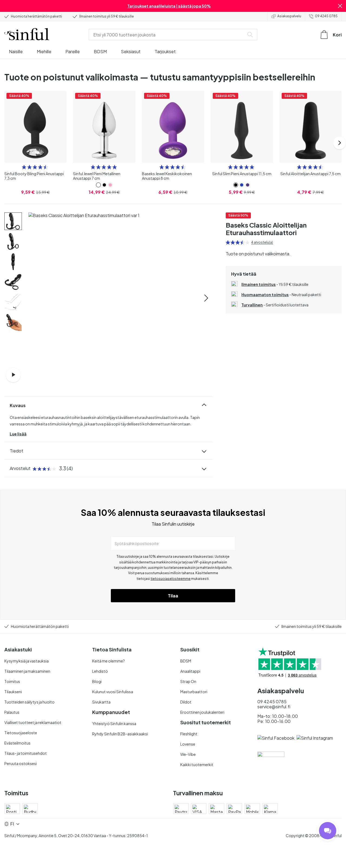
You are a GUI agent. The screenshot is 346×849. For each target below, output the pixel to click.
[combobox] (167, 34)
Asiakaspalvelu (289, 16)
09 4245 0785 (326, 16)
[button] (340, 6)
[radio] (24, 167)
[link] (98, 184)
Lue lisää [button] (18, 433)
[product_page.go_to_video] (13, 374)
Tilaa (173, 595)
